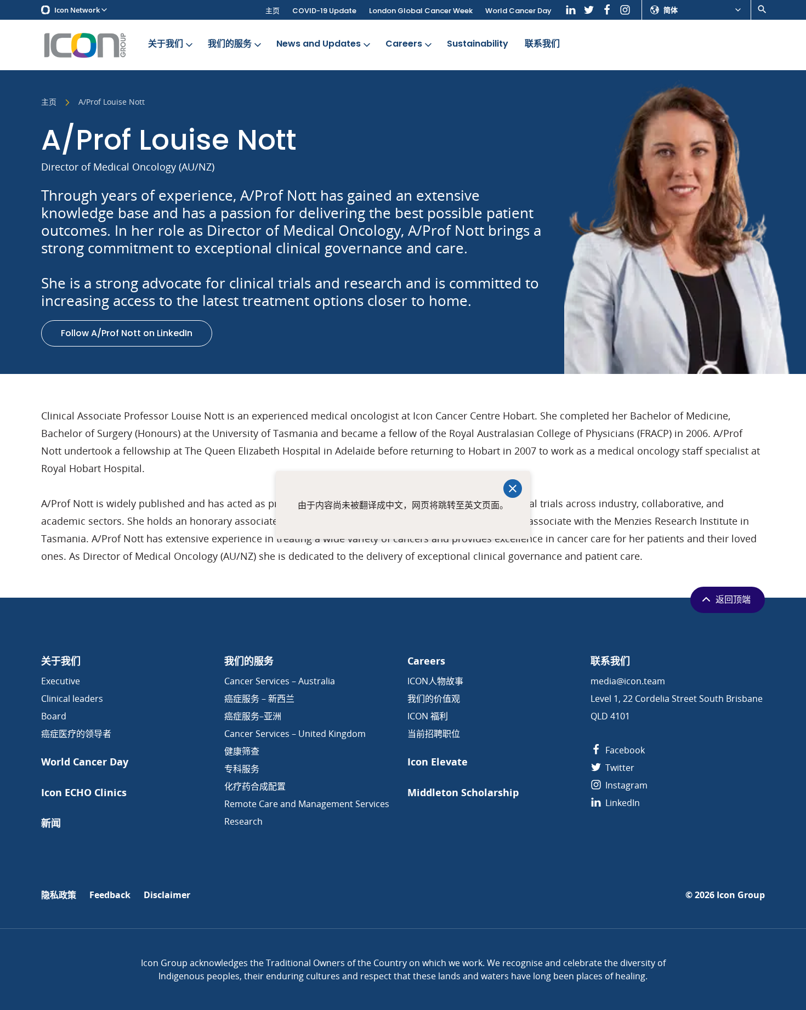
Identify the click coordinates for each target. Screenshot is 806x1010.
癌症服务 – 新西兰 (259, 699)
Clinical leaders (72, 699)
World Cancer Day (518, 10)
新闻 (51, 823)
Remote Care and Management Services (306, 804)
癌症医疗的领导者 (76, 734)
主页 (272, 10)
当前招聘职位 (433, 734)
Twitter (618, 768)
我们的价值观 (433, 699)
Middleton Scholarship (463, 792)
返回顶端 (733, 599)
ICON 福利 (427, 716)
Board (53, 716)
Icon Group (741, 895)
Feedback (109, 895)
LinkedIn (621, 803)
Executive (60, 681)
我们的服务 (230, 43)
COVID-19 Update (324, 10)
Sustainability (477, 43)
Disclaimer (167, 895)
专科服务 (241, 769)
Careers (403, 43)
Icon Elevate (437, 762)
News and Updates (318, 43)
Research (243, 821)
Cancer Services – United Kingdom (295, 734)
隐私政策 (58, 895)
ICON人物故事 (435, 681)
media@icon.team (628, 681)
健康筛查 (241, 751)
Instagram (625, 785)
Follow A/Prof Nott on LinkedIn (126, 333)
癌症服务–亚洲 (252, 716)
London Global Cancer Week (421, 10)
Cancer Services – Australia (279, 681)
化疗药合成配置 (255, 786)
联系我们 (542, 43)
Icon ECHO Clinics (84, 792)
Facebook (624, 750)
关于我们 (165, 43)
